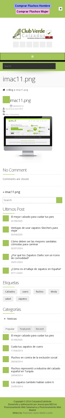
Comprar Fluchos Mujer (33, 11)
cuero (25, 291)
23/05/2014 (17, 386)
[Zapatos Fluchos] (32, 33)
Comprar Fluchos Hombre (32, 6)
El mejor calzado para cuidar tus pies (32, 216)
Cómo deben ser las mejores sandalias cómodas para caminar (34, 243)
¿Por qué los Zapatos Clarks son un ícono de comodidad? (35, 256)
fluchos (39, 291)
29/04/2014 (17, 375)
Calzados (10, 291)
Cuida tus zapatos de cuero (27, 346)
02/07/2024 (17, 248)
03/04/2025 (17, 234)
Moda (54, 291)
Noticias (12, 318)
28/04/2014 (17, 361)
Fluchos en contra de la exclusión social (34, 357)
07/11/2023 (17, 273)
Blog (10, 89)
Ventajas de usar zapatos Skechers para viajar (34, 229)
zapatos (22, 298)
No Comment (12, 114)
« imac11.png (11, 192)
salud (8, 298)
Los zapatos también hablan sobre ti (32, 382)
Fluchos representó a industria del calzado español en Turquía (35, 370)
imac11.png (20, 100)
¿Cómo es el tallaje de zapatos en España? (36, 269)
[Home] (4, 89)
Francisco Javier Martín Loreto (38, 413)
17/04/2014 (17, 350)
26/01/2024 (17, 262)
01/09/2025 (17, 221)
